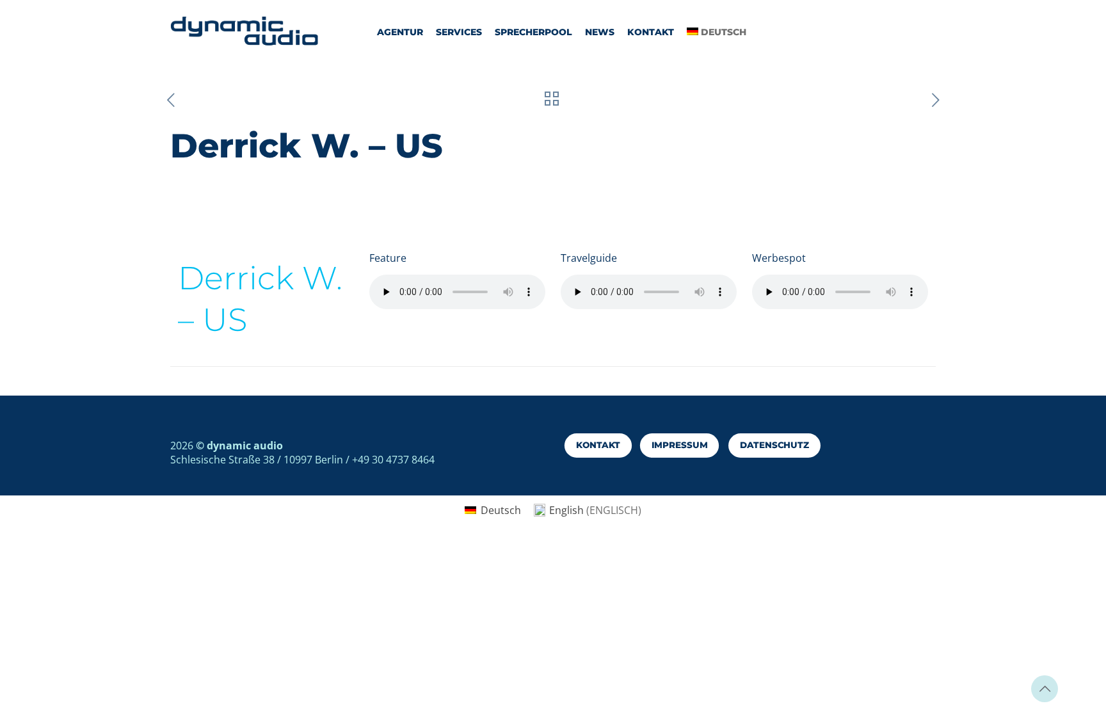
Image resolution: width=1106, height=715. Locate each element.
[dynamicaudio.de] (244, 32)
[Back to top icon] (1044, 688)
